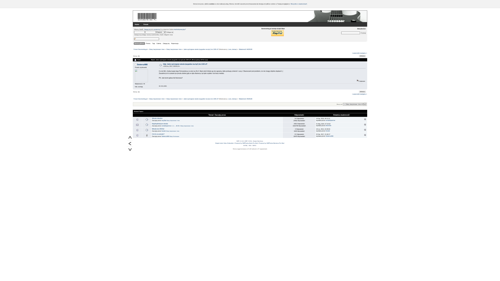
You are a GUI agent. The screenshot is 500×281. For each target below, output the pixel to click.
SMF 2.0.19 (239, 141)
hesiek (164, 131)
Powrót (130, 144)
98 (176, 126)
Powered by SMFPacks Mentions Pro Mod (271, 143)
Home (137, 24)
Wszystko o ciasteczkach (299, 4)
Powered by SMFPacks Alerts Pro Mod (246, 143)
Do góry (130, 138)
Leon (229, 49)
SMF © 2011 (248, 141)
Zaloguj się (147, 29)
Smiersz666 (142, 64)
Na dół (130, 149)
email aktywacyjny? (179, 29)
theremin (328, 125)
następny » (363, 53)
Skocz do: (340, 104)
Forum (145, 24)
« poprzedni (356, 53)
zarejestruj (156, 29)
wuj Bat (164, 120)
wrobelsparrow (330, 120)
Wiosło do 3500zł (158, 129)
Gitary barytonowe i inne (173, 120)
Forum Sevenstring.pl (147, 16)
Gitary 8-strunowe (174, 136)
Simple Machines (258, 141)
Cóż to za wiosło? (158, 134)
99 (178, 126)
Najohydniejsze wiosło (160, 124)
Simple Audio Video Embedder (224, 143)
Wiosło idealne (157, 118)
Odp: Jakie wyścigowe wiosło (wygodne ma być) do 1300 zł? (185, 64)
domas (234, 49)
